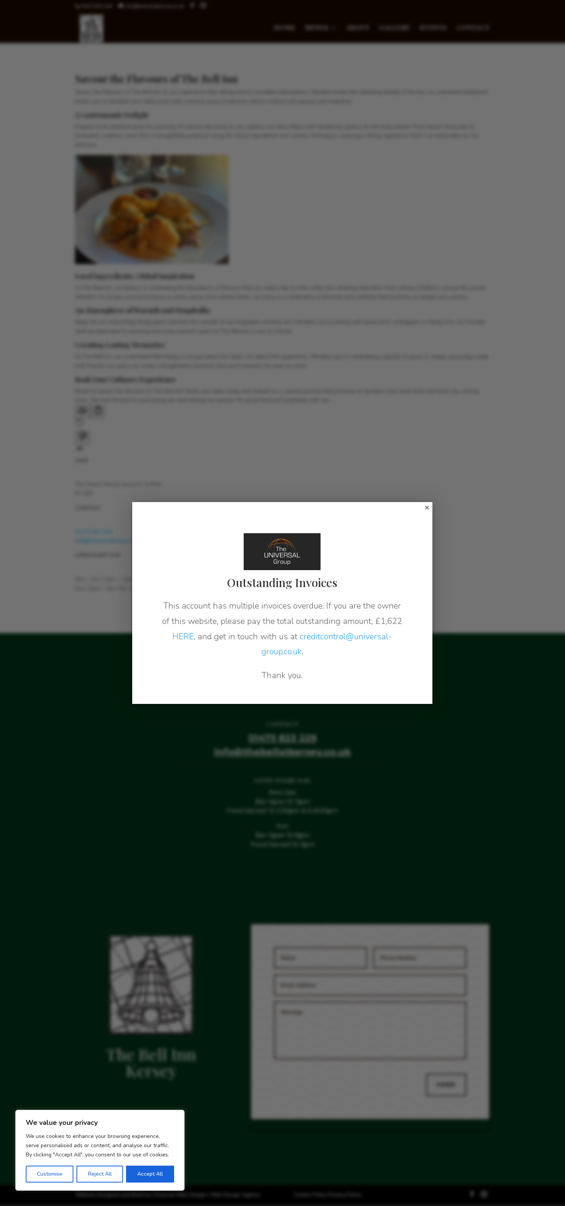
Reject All (100, 1174)
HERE (183, 636)
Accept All (150, 1174)
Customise (49, 1174)
